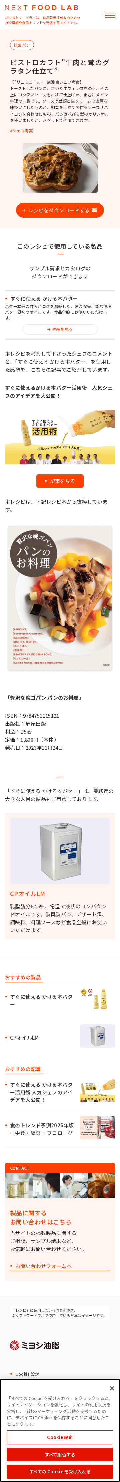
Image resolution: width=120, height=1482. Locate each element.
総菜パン (22, 45)
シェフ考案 (22, 130)
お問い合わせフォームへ (43, 1266)
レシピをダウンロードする (59, 210)
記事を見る (63, 480)
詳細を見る (62, 329)
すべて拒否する (60, 1454)
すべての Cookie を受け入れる (59, 1471)
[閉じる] (112, 1388)
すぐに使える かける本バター (44, 299)
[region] (60, 1430)
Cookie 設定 (27, 1374)
